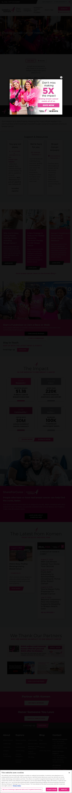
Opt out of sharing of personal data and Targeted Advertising (21, 789)
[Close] (69, 773)
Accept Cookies (51, 789)
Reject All (64, 789)
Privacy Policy (17, 785)
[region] (36, 781)
